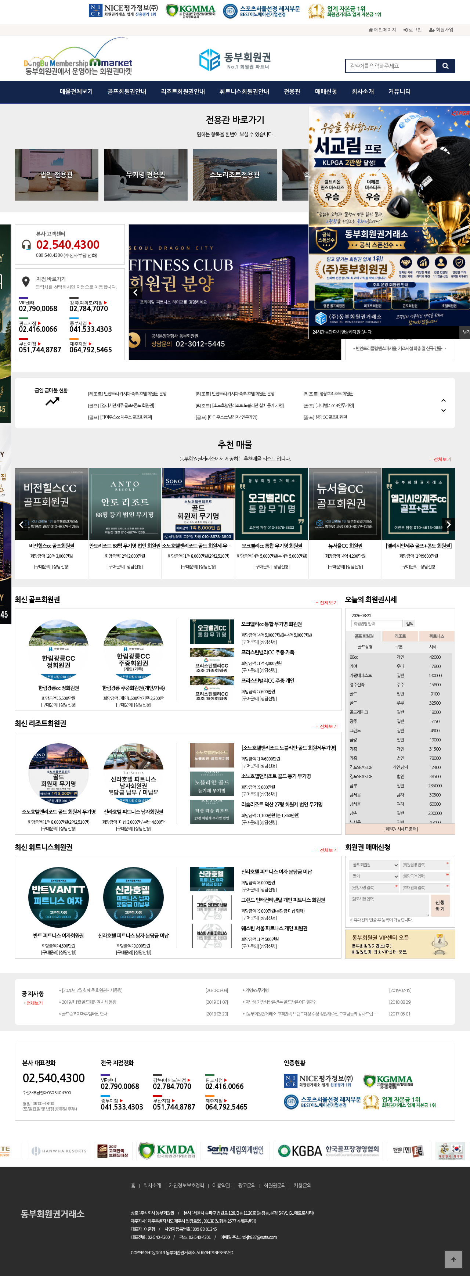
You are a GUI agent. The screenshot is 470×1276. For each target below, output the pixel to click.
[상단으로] (453, 1259)
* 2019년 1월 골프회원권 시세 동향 (87, 1002)
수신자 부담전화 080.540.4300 (46, 1093)
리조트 (400, 636)
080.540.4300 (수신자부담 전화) (66, 255)
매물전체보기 (76, 91)
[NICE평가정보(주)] (123, 14)
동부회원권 (235, 60)
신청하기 (440, 906)
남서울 (355, 795)
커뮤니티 (399, 91)
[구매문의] (42, 567)
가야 (353, 666)
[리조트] (239, 393)
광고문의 (247, 1185)
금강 (353, 740)
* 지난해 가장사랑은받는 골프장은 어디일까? (278, 1002)
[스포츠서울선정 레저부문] (262, 14)
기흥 (353, 749)
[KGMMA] (190, 14)
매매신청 (326, 91)
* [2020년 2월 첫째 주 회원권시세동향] (90, 990)
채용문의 (302, 1185)
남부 (353, 786)
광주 (353, 721)
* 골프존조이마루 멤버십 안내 (83, 1014)
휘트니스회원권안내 (244, 91)
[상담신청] (60, 567)
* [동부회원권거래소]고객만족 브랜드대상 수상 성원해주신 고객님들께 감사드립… (309, 1014)
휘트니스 (436, 636)
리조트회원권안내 (183, 91)
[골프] (121, 393)
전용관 (292, 91)
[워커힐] (235, 292)
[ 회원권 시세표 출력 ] (400, 829)
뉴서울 (355, 822)
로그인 (414, 29)
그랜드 (355, 731)
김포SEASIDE (361, 767)
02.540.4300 (67, 244)
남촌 (353, 813)
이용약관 (221, 1185)
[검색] (445, 66)
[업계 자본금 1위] (345, 14)
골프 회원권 (363, 636)
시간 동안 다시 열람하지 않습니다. (342, 332)
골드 (353, 694)
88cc (354, 657)
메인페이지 (384, 29)
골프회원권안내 (127, 91)
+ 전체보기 (441, 459)
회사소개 (363, 91)
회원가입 (443, 29)
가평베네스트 (361, 675)
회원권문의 (275, 1185)
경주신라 (357, 685)
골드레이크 (359, 712)
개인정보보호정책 (186, 1185)
